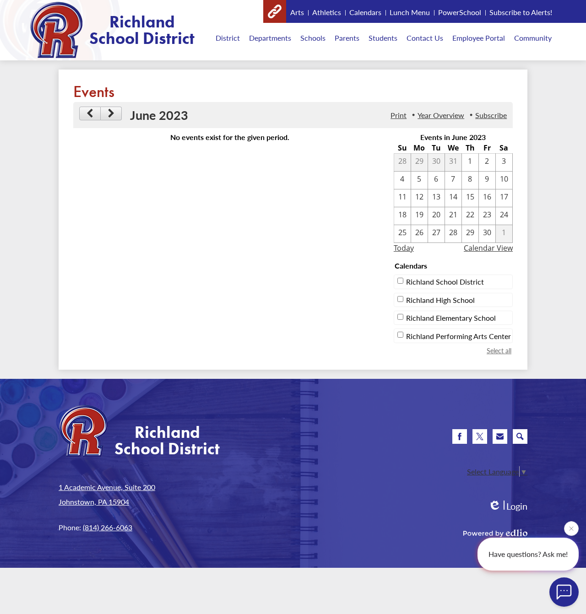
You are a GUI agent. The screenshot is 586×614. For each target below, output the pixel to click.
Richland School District (445, 281)
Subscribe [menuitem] (491, 115)
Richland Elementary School (451, 317)
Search (520, 436)
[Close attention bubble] (571, 528)
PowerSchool (459, 12)
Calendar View (488, 248)
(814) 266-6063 (107, 527)
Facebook (459, 436)
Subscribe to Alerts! (520, 12)
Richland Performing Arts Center (458, 336)
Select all (499, 350)
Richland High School (440, 300)
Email (500, 436)
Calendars (365, 12)
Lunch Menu (410, 12)
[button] (227, 37)
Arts (297, 12)
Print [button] (399, 115)
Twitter (479, 436)
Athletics (326, 12)
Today (404, 248)
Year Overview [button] (441, 115)
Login (507, 506)
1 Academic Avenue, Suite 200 (107, 487)
